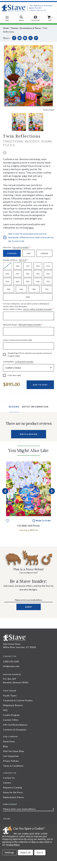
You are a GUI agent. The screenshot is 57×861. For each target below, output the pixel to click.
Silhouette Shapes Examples (29, 324)
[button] (21, 18)
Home (6, 28)
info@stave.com (11, 666)
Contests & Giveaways (14, 729)
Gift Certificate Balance (15, 724)
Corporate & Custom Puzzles (18, 700)
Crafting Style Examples (24, 361)
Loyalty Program (11, 715)
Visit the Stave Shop (13, 751)
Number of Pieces (15, 260)
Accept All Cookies (39, 852)
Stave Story (9, 741)
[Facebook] (14, 38)
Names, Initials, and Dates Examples (37, 309)
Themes (14, 28)
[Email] (19, 38)
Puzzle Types (9, 695)
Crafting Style (18, 361)
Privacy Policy (12, 844)
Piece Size (17, 247)
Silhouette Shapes (23, 324)
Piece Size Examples (20, 247)
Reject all (25, 852)
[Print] (25, 38)
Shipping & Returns (13, 705)
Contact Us (9, 777)
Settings (9, 852)
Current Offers (11, 720)
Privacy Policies (11, 761)
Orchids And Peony (28, 525)
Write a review (28, 434)
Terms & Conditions (13, 765)
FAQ (5, 710)
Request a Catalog (12, 787)
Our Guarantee (11, 756)
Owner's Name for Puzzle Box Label (17, 340)
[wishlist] (4, 152)
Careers (7, 782)
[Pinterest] (36, 38)
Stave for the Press (13, 792)
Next (52, 491)
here (31, 227)
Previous (5, 491)
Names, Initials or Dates (28, 307)
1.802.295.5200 (11, 661)
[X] (30, 38)
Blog (5, 746)
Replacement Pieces (13, 797)
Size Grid (22, 260)
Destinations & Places (30, 28)
